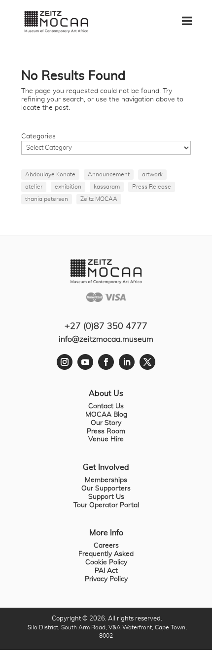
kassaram (107, 187)
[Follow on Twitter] (147, 362)
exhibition (68, 187)
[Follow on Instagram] (64, 362)
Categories (38, 136)
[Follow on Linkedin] (127, 362)
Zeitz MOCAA (98, 199)
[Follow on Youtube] (85, 362)
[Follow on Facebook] (106, 362)
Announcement (109, 174)
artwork (152, 174)
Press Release (151, 187)
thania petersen (46, 199)
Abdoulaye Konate (50, 174)
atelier (33, 187)
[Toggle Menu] (192, 17)
